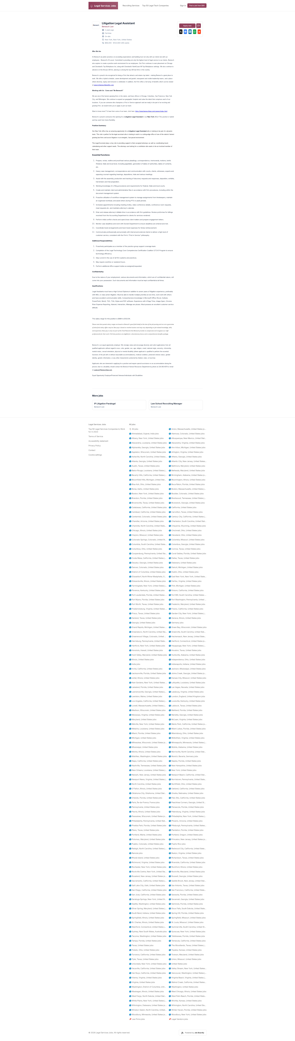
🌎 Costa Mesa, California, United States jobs (148, 558)
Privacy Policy (94, 445)
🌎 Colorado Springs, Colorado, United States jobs (148, 539)
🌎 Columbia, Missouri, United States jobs (186, 539)
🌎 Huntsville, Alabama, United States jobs (187, 655)
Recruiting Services (131, 5)
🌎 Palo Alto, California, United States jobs (187, 798)
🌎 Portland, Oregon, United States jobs (186, 835)
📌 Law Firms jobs (137, 1019)
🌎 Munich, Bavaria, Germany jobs (183, 756)
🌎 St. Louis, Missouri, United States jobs (186, 922)
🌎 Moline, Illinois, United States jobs (144, 752)
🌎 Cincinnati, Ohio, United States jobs (185, 530)
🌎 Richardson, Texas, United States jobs (186, 858)
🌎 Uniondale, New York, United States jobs (147, 964)
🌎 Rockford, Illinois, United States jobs (185, 867)
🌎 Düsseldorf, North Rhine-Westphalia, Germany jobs (148, 576)
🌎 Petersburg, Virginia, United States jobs (187, 811)
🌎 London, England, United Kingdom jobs (187, 696)
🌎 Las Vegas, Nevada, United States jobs (186, 687)
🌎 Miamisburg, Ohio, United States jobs (186, 733)
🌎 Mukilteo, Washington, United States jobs (148, 756)
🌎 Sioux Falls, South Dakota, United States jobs (187, 908)
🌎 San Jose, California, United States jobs (147, 894)
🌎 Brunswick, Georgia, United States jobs (187, 503)
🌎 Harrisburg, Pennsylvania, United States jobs (148, 641)
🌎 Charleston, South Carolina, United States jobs (187, 521)
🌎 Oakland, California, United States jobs (186, 788)
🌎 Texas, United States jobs (141, 945)
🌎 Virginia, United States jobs (142, 982)
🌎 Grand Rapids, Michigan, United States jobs (148, 627)
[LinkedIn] (190, 31)
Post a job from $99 (197, 5)
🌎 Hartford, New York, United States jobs (147, 646)
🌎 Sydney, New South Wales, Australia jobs (148, 931)
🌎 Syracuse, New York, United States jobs (187, 931)
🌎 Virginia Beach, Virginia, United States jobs (187, 977)
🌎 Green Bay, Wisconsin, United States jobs (187, 627)
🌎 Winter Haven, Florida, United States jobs (187, 1010)
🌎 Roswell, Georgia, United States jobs (185, 876)
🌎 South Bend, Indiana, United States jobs (147, 913)
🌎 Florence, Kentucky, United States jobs (147, 590)
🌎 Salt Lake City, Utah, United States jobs (147, 885)
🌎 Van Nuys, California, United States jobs (147, 973)
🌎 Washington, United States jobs (183, 987)
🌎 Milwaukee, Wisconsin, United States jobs (148, 742)
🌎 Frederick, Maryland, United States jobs (187, 604)
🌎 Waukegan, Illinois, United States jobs (146, 991)
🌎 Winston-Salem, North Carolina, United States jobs (148, 1010)
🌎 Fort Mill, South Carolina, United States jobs (187, 595)
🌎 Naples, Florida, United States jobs (185, 761)
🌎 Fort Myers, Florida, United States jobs (146, 599)
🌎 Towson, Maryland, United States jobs (186, 954)
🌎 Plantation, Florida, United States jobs (186, 830)
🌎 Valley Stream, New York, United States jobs (187, 968)
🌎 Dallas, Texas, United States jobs (184, 558)
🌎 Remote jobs (136, 853)
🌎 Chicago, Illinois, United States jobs (145, 530)
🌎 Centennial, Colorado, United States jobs (148, 516)
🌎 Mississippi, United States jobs (143, 747)
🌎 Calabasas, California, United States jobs (148, 507)
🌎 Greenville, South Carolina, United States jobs (187, 632)
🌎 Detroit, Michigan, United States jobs (186, 567)
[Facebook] (185, 31)
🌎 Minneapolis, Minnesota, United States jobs (187, 742)
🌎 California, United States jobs (182, 507)
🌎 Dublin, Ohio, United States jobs (183, 572)
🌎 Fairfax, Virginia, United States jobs (185, 581)
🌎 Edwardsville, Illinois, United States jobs (147, 581)
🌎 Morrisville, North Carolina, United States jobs (187, 752)
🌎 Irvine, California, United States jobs (145, 669)
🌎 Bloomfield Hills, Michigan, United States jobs (148, 480)
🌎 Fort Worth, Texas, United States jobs (146, 604)
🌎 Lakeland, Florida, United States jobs (146, 687)
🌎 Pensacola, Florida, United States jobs (186, 807)
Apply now (187, 26)
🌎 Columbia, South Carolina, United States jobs (148, 544)
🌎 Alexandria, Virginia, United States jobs (187, 443)
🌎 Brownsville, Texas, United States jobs (146, 503)
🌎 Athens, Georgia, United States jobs (185, 456)
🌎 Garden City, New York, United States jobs (187, 613)
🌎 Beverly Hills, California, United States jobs (148, 475)
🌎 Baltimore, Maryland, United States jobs (187, 466)
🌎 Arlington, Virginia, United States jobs (186, 452)
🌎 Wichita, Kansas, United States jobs (185, 1001)
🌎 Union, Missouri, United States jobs (185, 959)
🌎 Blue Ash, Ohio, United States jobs (145, 484)
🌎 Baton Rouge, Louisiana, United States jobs (148, 470)
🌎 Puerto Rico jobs (177, 844)
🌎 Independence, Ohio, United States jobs (187, 659)
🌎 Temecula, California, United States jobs (187, 941)
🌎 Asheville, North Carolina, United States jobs (148, 456)
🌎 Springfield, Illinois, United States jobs (146, 918)
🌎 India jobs (134, 664)
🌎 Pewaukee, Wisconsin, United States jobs (148, 816)
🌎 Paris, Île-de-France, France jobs (144, 802)
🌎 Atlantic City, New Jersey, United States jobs (187, 461)
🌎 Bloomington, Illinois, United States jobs (187, 480)
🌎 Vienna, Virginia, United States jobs (145, 977)
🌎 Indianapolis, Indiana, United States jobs (187, 664)
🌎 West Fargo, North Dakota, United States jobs (148, 996)
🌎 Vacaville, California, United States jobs (147, 968)
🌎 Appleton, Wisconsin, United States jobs (147, 452)
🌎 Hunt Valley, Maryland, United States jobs (148, 655)
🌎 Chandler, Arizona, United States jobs (146, 521)
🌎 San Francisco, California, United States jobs (187, 890)
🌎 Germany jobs (176, 622)
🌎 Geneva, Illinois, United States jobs (185, 618)
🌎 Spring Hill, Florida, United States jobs (186, 913)
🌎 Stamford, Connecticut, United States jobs (148, 927)
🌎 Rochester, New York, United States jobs (147, 867)
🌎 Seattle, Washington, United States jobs (147, 904)
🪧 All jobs (133, 429)
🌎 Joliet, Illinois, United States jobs (144, 678)
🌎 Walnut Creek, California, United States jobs (187, 982)
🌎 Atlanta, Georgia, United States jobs (145, 461)
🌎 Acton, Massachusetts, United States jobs (187, 429)
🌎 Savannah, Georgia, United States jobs (186, 899)
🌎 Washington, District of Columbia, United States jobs (148, 987)
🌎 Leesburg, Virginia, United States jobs (186, 692)
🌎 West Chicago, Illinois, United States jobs (187, 991)
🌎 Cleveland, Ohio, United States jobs (185, 535)
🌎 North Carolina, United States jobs (145, 784)
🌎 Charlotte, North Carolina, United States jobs (148, 526)
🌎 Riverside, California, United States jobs (187, 862)
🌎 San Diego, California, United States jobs (148, 890)
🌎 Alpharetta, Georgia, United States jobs (147, 447)
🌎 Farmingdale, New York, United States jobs (148, 586)
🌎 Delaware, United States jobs (182, 563)
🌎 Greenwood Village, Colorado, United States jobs (148, 636)
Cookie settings (95, 455)
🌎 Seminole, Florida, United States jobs (186, 904)
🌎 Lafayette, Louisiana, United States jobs (187, 682)
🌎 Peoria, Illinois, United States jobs (144, 811)
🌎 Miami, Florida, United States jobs (144, 733)
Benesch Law (108, 26)
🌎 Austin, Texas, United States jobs (144, 466)
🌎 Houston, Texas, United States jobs (185, 650)
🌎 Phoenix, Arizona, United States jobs (185, 821)
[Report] (198, 25)
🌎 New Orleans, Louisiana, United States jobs (148, 770)
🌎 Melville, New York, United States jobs (146, 724)
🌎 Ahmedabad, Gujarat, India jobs (144, 433)
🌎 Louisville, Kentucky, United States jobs (187, 701)
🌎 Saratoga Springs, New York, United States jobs (148, 899)
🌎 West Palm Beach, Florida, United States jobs (187, 996)
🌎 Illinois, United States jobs (141, 659)
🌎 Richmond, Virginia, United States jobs (146, 862)
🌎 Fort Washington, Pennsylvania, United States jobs (187, 599)
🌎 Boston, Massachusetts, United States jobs (187, 489)
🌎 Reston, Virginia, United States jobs (185, 853)
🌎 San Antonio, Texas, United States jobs (186, 885)
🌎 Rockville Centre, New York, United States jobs (148, 871)
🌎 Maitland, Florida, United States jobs (185, 710)
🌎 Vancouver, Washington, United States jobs (187, 973)
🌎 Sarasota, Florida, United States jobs (185, 894)
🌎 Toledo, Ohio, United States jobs (144, 950)
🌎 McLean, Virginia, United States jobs (185, 719)
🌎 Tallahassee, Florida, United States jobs (187, 936)
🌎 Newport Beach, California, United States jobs (187, 775)
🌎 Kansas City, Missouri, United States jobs (187, 678)
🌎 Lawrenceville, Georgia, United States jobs (148, 692)
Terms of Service (95, 436)
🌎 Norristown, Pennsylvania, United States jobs (187, 779)
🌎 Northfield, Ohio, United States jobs (185, 784)
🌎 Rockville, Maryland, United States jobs (187, 871)
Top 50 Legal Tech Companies (155, 5)
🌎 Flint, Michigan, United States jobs (184, 586)
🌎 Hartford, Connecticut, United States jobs (187, 641)
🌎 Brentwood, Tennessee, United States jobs (187, 498)
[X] (180, 31)
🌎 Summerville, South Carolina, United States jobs (187, 927)
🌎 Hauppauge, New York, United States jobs (187, 646)
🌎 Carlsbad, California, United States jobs (147, 512)
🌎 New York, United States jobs (182, 770)
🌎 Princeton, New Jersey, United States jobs (187, 839)
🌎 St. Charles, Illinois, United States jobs (146, 922)
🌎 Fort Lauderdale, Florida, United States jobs (148, 595)
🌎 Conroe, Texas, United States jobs (184, 549)
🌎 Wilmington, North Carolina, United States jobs (187, 1005)
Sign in (183, 5)
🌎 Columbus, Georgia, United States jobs (187, 544)
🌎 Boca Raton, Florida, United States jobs (187, 484)
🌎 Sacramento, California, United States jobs (148, 881)
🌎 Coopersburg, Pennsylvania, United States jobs (148, 553)
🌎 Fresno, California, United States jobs (186, 609)
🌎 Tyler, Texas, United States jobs (143, 959)
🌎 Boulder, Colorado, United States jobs (186, 493)
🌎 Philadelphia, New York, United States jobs (187, 816)
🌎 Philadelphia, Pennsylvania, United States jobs (148, 821)
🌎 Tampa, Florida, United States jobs (145, 941)
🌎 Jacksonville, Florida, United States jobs (147, 673)
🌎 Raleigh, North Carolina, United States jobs (148, 848)
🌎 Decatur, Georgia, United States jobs (146, 563)
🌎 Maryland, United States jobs (142, 719)
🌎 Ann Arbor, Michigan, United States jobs (187, 447)
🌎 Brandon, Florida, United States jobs (145, 498)
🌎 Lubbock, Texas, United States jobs (185, 705)
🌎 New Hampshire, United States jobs (185, 765)
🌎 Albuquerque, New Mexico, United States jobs (187, 438)
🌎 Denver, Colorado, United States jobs (146, 567)
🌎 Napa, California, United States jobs (145, 761)
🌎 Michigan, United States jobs (142, 738)
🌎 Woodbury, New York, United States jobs (187, 1014)
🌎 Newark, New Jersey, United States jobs (147, 775)
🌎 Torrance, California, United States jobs (147, 954)
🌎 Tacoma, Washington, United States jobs (147, 936)
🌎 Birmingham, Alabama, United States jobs (187, 475)
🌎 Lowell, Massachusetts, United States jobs (148, 705)
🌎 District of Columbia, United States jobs (147, 572)
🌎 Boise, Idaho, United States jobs (144, 489)
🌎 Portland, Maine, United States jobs (145, 835)
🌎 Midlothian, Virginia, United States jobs (186, 738)
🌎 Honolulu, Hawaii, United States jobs (146, 650)
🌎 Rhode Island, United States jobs (144, 858)
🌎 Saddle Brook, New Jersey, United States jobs (187, 881)
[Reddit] (199, 31)
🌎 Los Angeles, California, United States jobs (148, 701)
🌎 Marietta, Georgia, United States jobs (186, 715)
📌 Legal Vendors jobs (178, 1019)
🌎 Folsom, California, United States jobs (186, 590)
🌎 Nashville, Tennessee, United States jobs (147, 765)
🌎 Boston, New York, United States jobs (146, 493)
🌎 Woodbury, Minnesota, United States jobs (148, 1014)
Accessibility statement (98, 441)
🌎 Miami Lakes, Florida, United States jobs (187, 729)
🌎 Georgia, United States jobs (142, 622)
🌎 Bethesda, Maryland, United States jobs (187, 470)
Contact (91, 450)
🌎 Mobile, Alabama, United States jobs (185, 747)
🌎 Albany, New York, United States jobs (146, 438)
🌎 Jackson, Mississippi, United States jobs (187, 669)
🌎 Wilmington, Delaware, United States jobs (148, 1005)
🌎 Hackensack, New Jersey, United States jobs (187, 636)
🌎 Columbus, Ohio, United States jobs (145, 549)
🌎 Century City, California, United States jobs (187, 516)
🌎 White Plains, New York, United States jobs (148, 1001)
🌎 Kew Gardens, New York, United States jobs (148, 682)
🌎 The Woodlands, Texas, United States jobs (187, 945)
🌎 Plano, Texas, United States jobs (144, 830)
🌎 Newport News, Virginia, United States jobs (148, 779)
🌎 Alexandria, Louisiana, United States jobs (148, 443)
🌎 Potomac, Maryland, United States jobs (147, 839)
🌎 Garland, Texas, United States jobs (145, 618)
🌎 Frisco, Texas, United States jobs (144, 613)
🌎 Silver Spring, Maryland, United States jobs (148, 908)
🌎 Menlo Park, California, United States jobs (187, 724)
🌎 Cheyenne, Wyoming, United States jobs (187, 526)
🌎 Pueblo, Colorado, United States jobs (146, 844)
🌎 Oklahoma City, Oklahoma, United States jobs (148, 793)
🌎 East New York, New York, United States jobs (187, 576)
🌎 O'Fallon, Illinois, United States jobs (145, 788)
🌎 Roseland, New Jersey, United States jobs (148, 876)
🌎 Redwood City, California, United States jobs (187, 848)
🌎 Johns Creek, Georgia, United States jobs (187, 673)
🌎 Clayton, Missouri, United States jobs (146, 535)
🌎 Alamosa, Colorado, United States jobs (187, 433)
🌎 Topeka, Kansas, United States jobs (185, 950)
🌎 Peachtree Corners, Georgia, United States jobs (187, 802)
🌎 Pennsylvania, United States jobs (144, 807)
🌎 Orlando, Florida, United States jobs (145, 798)
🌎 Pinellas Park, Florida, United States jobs (147, 825)
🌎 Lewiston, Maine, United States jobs (145, 696)
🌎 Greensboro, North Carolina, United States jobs (148, 632)
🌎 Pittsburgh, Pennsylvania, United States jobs (187, 825)
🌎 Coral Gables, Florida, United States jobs (187, 553)
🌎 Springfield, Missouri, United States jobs (187, 918)
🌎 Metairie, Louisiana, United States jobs (146, 729)
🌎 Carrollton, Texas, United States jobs (186, 512)
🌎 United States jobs (178, 964)
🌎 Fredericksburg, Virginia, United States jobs (148, 609)
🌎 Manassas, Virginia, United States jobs (146, 715)
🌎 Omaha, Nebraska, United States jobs (186, 793)
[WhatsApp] (194, 31)
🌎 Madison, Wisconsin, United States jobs (147, 710)
